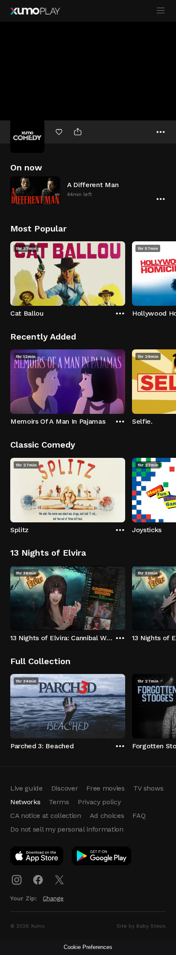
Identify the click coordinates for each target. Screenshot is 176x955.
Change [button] (53, 898)
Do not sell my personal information (66, 829)
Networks (25, 802)
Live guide (26, 788)
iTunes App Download (37, 857)
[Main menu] (160, 11)
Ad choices (107, 815)
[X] (59, 879)
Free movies (105, 788)
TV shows (148, 788)
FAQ (138, 815)
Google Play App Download (102, 857)
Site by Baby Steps (141, 926)
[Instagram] (16, 879)
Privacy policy (99, 802)
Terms (59, 802)
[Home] (35, 11)
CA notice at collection (45, 815)
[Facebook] (38, 879)
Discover (64, 788)
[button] (88, 190)
